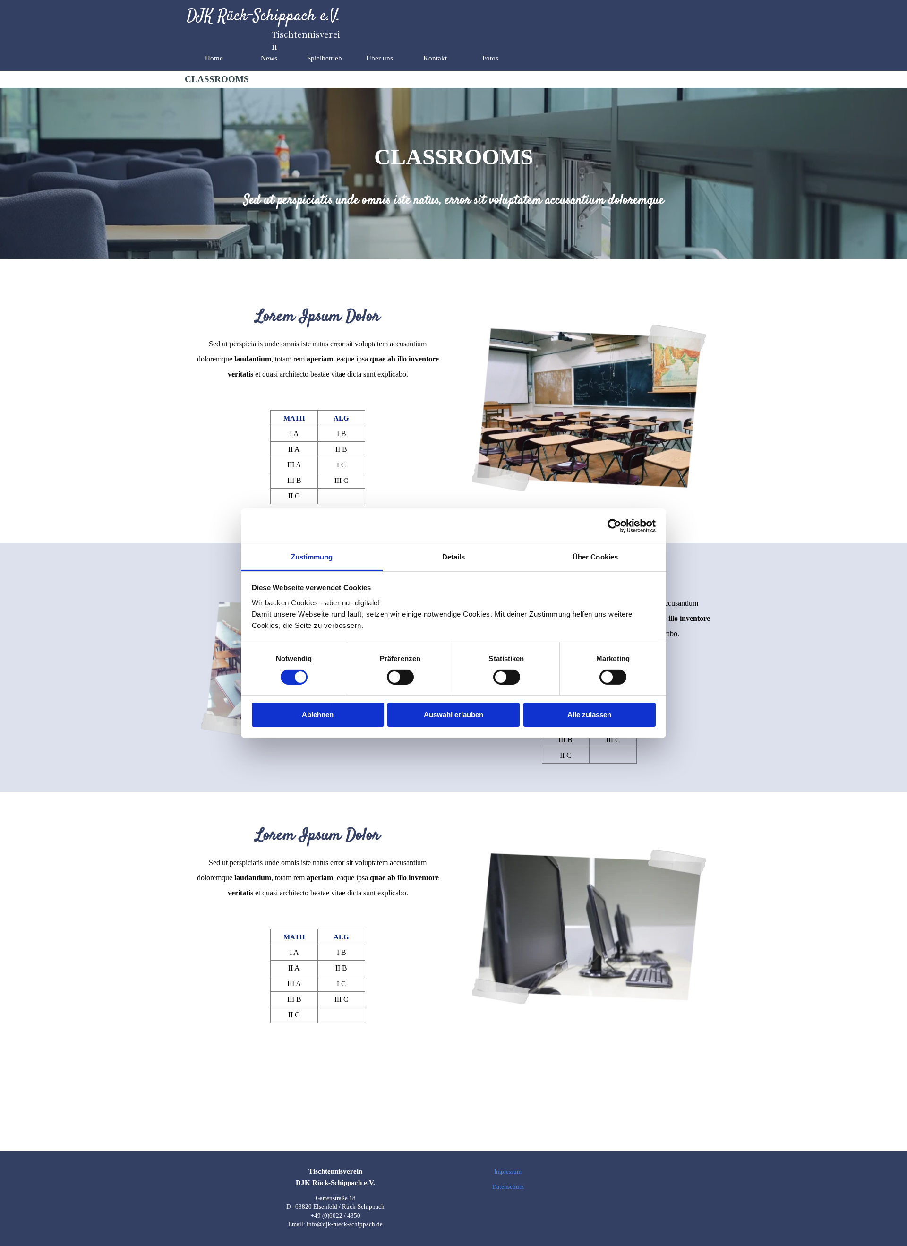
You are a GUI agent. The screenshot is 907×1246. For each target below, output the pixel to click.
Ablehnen (318, 715)
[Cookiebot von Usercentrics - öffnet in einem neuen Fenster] (614, 526)
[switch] (400, 677)
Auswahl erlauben (453, 715)
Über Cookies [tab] (595, 556)
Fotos (490, 58)
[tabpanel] (453, 200)
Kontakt (435, 58)
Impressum (508, 1171)
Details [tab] (453, 556)
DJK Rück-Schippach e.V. (263, 16)
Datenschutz (508, 1186)
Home (214, 58)
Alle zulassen (589, 715)
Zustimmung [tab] (312, 556)
